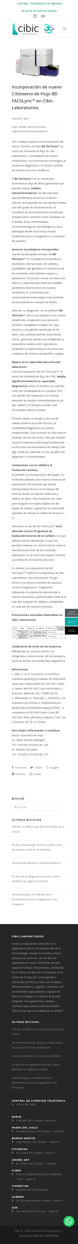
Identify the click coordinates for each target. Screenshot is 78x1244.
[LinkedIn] (35, 16)
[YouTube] (43, 16)
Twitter (38, 767)
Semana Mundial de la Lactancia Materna (36, 863)
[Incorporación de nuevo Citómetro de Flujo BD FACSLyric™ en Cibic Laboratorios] (39, 63)
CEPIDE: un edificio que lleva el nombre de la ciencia (38, 829)
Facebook (20, 767)
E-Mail (37, 774)
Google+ (54, 767)
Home (22, 127)
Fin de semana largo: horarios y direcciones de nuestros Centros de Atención (37, 847)
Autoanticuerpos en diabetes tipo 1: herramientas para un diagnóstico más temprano (34, 899)
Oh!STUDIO (52, 1235)
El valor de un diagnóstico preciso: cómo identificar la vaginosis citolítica (35, 879)
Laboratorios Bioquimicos (30, 131)
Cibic (15, 127)
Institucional (37, 127)
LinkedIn (20, 774)
